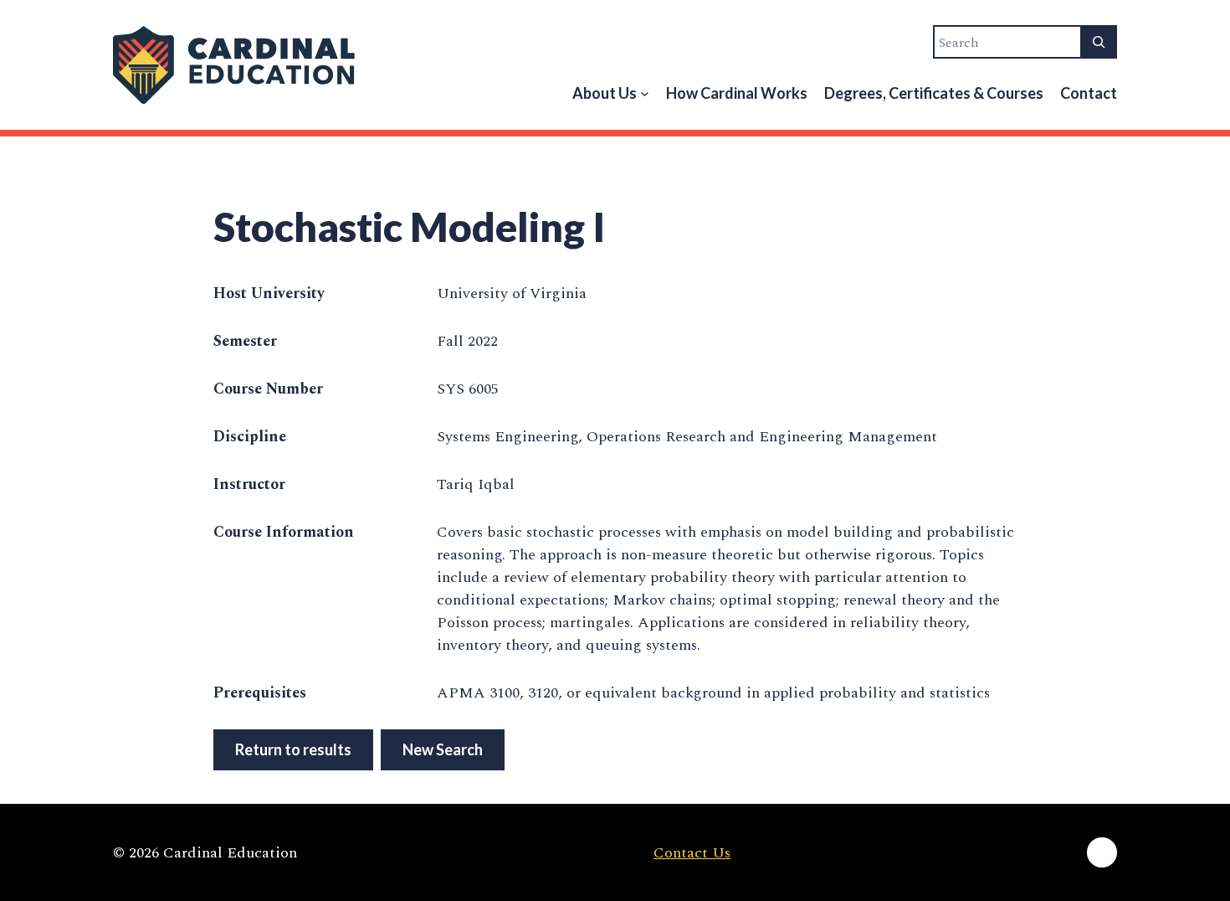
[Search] (1098, 42)
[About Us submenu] (644, 93)
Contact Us (691, 853)
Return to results (293, 749)
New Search (442, 749)
